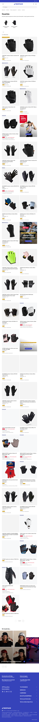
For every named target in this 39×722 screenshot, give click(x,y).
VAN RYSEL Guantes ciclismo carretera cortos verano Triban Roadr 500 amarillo (10, 268)
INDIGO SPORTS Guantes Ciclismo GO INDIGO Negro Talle (9, 454)
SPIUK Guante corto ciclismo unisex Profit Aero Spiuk (28, 534)
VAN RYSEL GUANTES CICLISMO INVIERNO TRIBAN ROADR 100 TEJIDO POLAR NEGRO (10, 534)
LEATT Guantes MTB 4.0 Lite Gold (8, 427)
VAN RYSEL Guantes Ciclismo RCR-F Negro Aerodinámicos (10, 241)
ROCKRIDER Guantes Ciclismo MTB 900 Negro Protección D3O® (27, 507)
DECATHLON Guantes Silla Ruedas (26, 294)
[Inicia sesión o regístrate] (34, 4)
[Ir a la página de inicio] (18, 4)
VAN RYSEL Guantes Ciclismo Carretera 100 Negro (10, 56)
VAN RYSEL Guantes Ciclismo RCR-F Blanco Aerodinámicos (28, 108)
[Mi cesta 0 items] (36, 4)
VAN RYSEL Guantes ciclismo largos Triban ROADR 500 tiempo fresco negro (10, 295)
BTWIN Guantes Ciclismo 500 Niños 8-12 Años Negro (10, 322)
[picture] (10, 45)
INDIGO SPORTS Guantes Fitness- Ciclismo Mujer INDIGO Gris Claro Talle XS (28, 454)
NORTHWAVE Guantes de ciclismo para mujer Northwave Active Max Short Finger (28, 586)
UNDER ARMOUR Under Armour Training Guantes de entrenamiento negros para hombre (28, 481)
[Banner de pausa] (35, 1)
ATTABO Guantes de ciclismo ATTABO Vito (10, 559)
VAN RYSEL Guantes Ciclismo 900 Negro (27, 55)
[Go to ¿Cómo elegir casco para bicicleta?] (24, 661)
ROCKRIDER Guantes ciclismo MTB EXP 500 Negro (10, 187)
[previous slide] (3, 667)
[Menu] (3, 4)
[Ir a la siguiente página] (23, 621)
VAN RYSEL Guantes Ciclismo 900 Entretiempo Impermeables (8, 161)
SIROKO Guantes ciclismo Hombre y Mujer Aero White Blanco (28, 322)
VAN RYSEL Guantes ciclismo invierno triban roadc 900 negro (9, 507)
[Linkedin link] (11, 691)
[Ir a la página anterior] (16, 621)
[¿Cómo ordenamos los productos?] (2, 34)
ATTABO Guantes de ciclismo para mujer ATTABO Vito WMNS (10, 349)
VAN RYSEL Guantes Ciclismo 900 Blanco (28, 81)
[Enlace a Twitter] (5, 691)
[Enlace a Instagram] (9, 691)
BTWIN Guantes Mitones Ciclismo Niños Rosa (27, 268)
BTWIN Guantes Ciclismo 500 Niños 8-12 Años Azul (28, 214)
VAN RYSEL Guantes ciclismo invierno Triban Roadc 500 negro (9, 401)
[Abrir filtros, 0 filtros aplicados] (3, 32)
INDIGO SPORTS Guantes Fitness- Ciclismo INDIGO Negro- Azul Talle (28, 560)
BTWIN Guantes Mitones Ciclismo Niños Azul (10, 214)
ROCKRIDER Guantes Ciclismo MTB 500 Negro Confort (27, 187)
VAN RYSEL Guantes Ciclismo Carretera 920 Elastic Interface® (28, 161)
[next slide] (6, 667)
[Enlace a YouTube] (7, 691)
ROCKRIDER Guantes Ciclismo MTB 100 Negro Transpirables (9, 82)
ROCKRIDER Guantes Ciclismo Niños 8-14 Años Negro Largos (28, 428)
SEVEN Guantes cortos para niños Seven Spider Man (10, 480)
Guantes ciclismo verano (14, 27)
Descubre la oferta (28, 348)
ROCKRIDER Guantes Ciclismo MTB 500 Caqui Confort (10, 374)
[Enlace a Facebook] (2, 691)
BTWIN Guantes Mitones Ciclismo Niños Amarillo (27, 374)
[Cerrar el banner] (36, 1)
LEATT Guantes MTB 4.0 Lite (7, 585)
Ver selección (28, 134)
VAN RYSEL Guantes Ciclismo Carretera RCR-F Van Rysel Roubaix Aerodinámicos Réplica (28, 402)
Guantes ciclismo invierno (6, 27)
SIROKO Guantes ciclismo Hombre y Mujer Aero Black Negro (10, 134)
